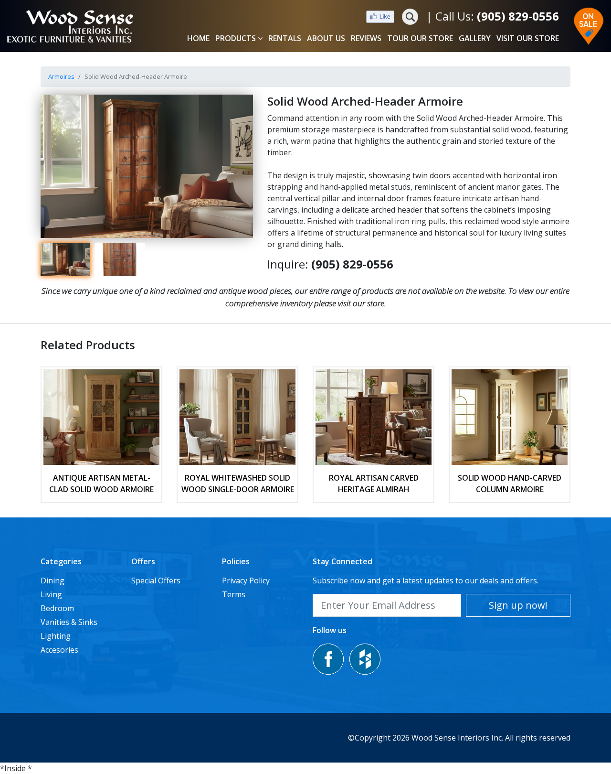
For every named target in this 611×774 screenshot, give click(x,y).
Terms (233, 594)
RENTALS (284, 38)
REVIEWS (366, 38)
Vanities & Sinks (69, 622)
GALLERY (475, 38)
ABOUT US (326, 38)
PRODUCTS (235, 38)
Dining (52, 580)
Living (51, 594)
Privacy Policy (246, 580)
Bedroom (57, 608)
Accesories (59, 650)
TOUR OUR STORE (420, 38)
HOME (198, 38)
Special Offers (155, 580)
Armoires (61, 76)
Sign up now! (518, 605)
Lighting (56, 636)
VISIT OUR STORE (527, 38)
